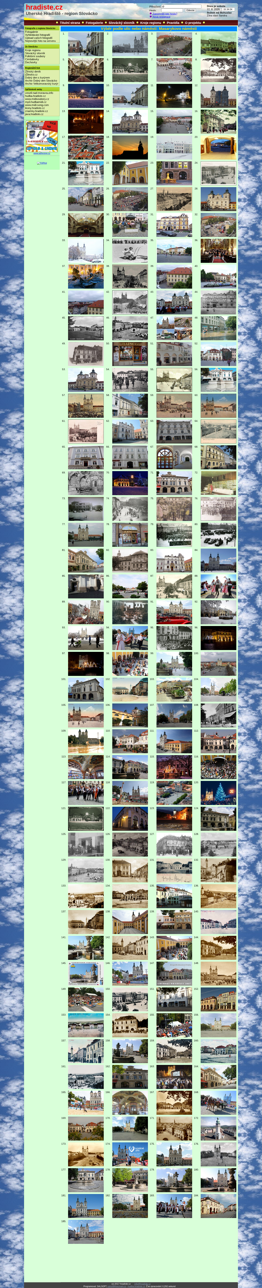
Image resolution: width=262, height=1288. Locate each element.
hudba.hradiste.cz (35, 95)
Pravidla (173, 23)
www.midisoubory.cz (37, 98)
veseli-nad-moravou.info (39, 92)
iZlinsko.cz (31, 74)
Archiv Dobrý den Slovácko (41, 80)
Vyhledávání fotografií (37, 34)
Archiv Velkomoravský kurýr (41, 83)
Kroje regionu (150, 23)
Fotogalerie (94, 23)
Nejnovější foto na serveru (40, 40)
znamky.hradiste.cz (36, 111)
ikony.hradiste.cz (35, 107)
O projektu (193, 23)
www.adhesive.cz (42, 153)
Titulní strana (70, 23)
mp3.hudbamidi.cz (36, 101)
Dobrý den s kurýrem (37, 77)
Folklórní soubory (35, 56)
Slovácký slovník (122, 23)
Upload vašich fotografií (38, 37)
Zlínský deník (33, 71)
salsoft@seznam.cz (116, 1286)
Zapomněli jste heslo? (164, 13)
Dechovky (31, 62)
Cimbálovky (32, 59)
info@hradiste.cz (142, 1284)
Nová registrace (161, 16)
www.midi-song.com (37, 104)
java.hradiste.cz (34, 114)
